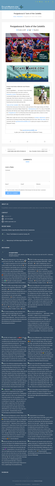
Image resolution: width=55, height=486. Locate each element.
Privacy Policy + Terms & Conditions (23, 484)
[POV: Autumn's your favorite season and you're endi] (40, 453)
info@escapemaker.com (10, 221)
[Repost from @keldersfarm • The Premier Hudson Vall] (40, 349)
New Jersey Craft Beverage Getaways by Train (20, 240)
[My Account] (46, 1)
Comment (7, 170)
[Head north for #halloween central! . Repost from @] (14, 427)
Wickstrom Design (38, 481)
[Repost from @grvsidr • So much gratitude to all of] (40, 297)
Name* (7, 184)
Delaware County (11, 94)
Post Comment (13, 193)
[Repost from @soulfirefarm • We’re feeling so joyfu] (40, 375)
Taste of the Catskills (12, 105)
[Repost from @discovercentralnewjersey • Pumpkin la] (40, 401)
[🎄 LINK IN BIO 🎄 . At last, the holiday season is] (14, 401)
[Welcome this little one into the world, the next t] (14, 453)
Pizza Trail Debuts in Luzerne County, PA (18, 234)
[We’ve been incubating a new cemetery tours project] (14, 323)
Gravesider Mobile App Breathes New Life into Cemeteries (18, 230)
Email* (22, 184)
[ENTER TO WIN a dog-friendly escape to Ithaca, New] (40, 271)
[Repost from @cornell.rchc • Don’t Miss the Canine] (14, 271)
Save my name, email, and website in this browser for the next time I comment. (26, 190)
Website (38, 184)
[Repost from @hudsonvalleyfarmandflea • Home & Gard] (14, 375)
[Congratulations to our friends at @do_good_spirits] (40, 427)
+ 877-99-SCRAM (8, 219)
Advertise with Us (36, 484)
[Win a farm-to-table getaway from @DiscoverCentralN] (40, 323)
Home (14, 16)
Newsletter (20, 16)
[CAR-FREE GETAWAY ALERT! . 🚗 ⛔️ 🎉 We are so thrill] (14, 349)
